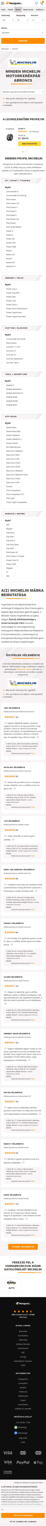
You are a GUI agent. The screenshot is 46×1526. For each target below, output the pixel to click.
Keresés (23, 41)
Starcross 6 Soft (12, 482)
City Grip (10, 536)
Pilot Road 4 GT (12, 219)
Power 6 (9, 235)
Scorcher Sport (12, 362)
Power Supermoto (14, 312)
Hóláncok (40, 9)
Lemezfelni (23, 1383)
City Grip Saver (12, 544)
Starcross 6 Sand (13, 478)
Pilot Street (10, 223)
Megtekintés (29, 144)
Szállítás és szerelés (23, 1408)
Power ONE (11, 246)
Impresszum (23, 1348)
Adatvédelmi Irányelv (23, 1361)
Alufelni (23, 1387)
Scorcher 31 (11, 354)
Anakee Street (12, 401)
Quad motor (28, 9)
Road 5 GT (10, 254)
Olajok (23, 1400)
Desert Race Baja (13, 431)
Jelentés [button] (8, 751)
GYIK (23, 1442)
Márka (4, 28)
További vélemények (22, 1247)
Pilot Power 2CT (13, 203)
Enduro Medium (13, 435)
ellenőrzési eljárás (24, 669)
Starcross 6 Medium (14, 470)
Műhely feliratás (23, 1344)
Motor (18, 9)
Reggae (9, 568)
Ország (23, 1357)
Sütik (23, 1365)
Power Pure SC (12, 560)
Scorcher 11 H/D (13, 347)
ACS (7, 524)
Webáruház (23, 1396)
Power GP (10, 238)
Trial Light (10, 498)
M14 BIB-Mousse (13, 447)
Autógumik (23, 1379)
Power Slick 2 (11, 304)
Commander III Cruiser (16, 339)
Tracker (9, 486)
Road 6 (9, 258)
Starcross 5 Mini (13, 455)
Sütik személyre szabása (23, 1522)
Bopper (9, 528)
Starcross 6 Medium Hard (17, 474)
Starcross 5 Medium (14, 451)
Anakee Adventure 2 (14, 393)
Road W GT (11, 266)
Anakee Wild (11, 405)
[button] (27, 748)
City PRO (10, 548)
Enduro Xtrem (12, 443)
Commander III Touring (16, 195)
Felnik (10, 9)
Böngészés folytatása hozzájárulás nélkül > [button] (29, 1483)
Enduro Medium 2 (13, 439)
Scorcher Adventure (14, 358)
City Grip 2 (10, 540)
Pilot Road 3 (11, 211)
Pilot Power (11, 199)
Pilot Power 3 (11, 207)
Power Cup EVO (13, 293)
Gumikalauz (23, 1335)
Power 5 (9, 231)
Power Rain (11, 296)
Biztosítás (23, 1331)
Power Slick (11, 300)
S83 (7, 576)
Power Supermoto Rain (16, 316)
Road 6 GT (10, 262)
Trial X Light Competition (16, 502)
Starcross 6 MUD (13, 466)
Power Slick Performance (16, 308)
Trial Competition (13, 490)
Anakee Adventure (14, 389)
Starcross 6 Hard (13, 463)
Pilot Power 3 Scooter (15, 556)
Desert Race (11, 427)
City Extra (10, 532)
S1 (7, 572)
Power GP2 (11, 242)
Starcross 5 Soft (12, 459)
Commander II (12, 191)
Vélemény (23, 1340)
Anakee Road (11, 397)
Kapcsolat (23, 1438)
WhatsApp (22, 1427)
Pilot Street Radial (13, 227)
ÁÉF (23, 1352)
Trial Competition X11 (15, 494)
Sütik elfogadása (23, 1515)
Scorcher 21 (11, 350)
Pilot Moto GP (12, 552)
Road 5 (9, 250)
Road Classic (11, 343)
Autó (3, 9)
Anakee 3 (10, 385)
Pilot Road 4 (11, 215)
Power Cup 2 (11, 289)
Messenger (23, 1433)
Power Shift (11, 564)
